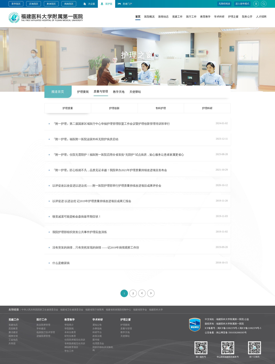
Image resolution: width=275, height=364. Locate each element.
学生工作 (69, 351)
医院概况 (149, 16)
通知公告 (97, 325)
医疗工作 (191, 16)
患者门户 (127, 4)
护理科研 (207, 108)
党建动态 (13, 325)
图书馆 (96, 339)
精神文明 (13, 336)
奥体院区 (51, 4)
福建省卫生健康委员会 (71, 309)
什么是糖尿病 (61, 263)
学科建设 (41, 328)
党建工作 (177, 16)
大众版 (91, 4)
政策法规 (97, 336)
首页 (138, 16)
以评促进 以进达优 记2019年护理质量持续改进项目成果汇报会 (91, 201)
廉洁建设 (13, 332)
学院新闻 (69, 328)
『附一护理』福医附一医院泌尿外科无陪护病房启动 (85, 139)
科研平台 (97, 332)
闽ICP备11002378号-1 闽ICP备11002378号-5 (239, 328)
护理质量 (68, 108)
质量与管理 (101, 91)
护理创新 (114, 108)
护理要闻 (83, 91)
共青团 (12, 343)
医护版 (108, 4)
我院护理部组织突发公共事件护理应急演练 (79, 232)
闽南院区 (68, 4)
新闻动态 (163, 16)
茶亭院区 (16, 4)
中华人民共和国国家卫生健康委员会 (39, 309)
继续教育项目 (71, 347)
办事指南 (97, 328)
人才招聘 (261, 16)
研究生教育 (70, 336)
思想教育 (13, 328)
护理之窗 (233, 16)
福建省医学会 (140, 309)
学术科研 (219, 16)
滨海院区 (33, 4)
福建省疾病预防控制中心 (118, 309)
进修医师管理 (43, 336)
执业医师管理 (43, 325)
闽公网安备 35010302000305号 (231, 332)
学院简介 (69, 325)
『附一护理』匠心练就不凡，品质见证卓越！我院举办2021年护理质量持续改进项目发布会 (109, 170)
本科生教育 (70, 332)
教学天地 (118, 91)
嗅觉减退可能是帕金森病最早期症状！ (76, 216)
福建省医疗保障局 (94, 309)
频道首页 (57, 91)
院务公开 (247, 16)
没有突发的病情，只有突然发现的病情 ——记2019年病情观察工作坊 (95, 247)
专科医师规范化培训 (74, 343)
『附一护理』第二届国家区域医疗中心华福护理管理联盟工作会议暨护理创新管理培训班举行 (111, 123)
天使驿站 (135, 91)
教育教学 (205, 16)
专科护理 (161, 108)
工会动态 (13, 339)
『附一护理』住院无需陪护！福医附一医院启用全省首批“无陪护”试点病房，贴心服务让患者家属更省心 (118, 154)
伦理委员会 (98, 343)
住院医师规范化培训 (74, 339)
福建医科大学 (156, 309)
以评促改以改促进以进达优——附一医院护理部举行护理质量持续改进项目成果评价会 (106, 185)
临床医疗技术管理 (46, 332)
